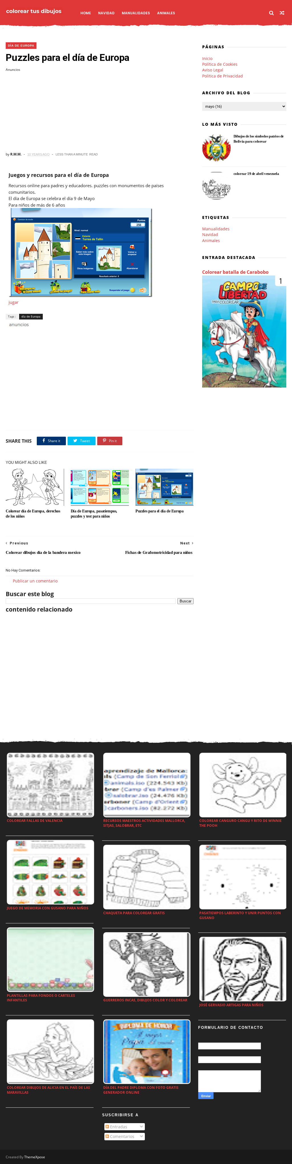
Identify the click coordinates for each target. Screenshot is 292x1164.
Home (85, 13)
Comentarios (121, 1136)
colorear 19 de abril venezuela (256, 173)
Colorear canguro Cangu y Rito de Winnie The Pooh (240, 823)
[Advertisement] (100, 112)
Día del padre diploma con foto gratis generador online (141, 1090)
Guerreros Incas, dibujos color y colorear (145, 1000)
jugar (14, 302)
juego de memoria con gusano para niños (47, 908)
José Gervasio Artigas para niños (231, 1005)
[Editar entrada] (18, 324)
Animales (166, 13)
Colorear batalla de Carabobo (235, 272)
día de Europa (21, 45)
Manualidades (136, 13)
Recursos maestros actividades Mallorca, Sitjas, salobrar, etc (144, 823)
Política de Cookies (220, 64)
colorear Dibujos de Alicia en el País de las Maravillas (48, 1090)
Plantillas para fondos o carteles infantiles (41, 998)
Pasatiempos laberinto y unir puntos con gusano (240, 915)
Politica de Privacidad (222, 76)
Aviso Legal (212, 70)
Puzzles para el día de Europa (159, 511)
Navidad (106, 13)
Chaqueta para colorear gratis (134, 913)
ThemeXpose (34, 1157)
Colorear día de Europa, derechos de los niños (33, 513)
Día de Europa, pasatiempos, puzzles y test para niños (94, 513)
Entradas (118, 1126)
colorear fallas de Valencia (34, 820)
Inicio (207, 58)
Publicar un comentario (35, 581)
